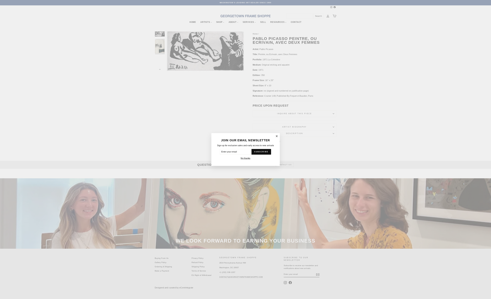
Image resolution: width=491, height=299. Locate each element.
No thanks (245, 158)
